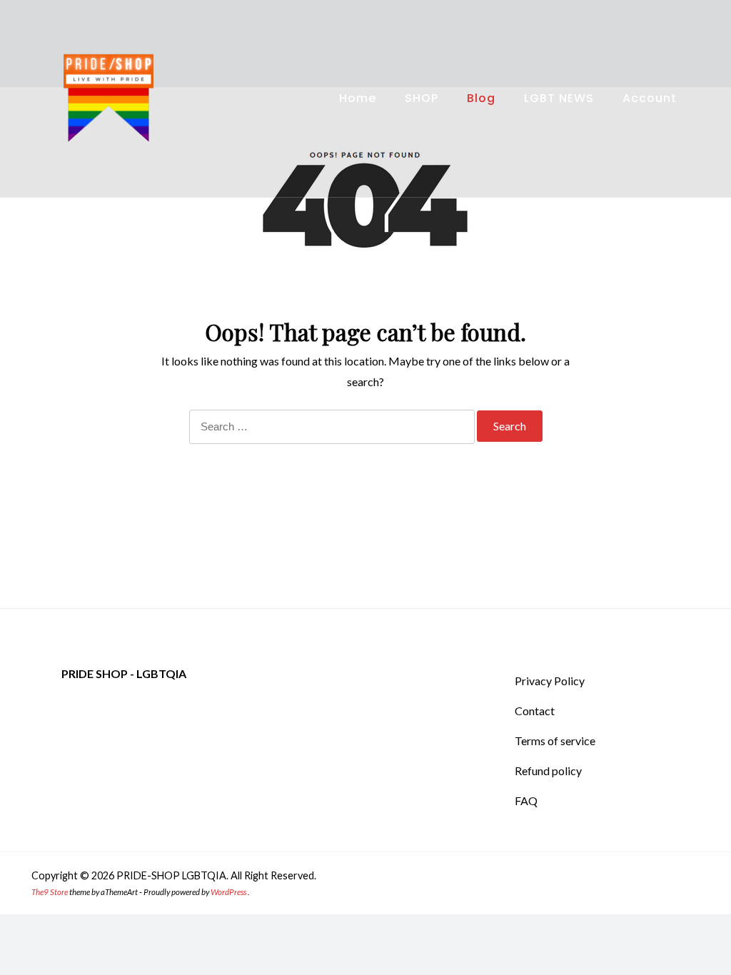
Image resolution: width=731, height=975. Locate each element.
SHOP (421, 98)
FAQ (526, 800)
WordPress (228, 891)
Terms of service (555, 740)
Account (649, 98)
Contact (535, 710)
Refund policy (548, 770)
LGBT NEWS (559, 98)
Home (357, 98)
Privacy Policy (550, 680)
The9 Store (49, 891)
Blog (481, 98)
